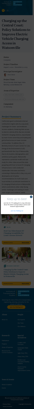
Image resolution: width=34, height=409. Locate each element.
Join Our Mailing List (17, 211)
